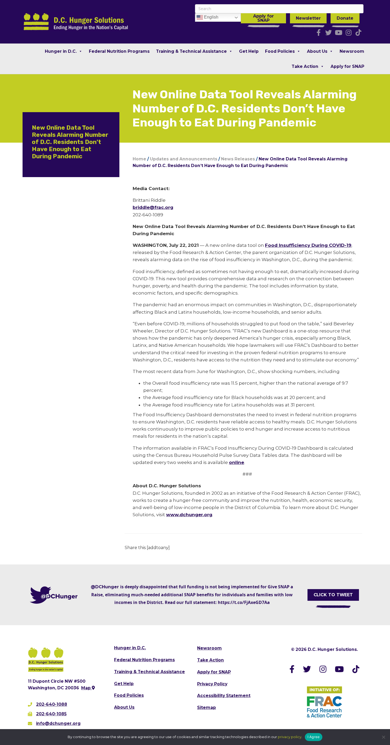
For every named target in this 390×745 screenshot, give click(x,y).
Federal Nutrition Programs (119, 51)
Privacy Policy (212, 683)
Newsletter (308, 18)
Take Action (305, 66)
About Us (317, 51)
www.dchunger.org (189, 514)
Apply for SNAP (263, 18)
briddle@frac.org (153, 207)
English (210, 17)
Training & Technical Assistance (191, 51)
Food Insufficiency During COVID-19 (308, 245)
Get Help (249, 51)
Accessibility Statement (223, 695)
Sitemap (206, 707)
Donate (345, 18)
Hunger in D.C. (61, 51)
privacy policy (289, 737)
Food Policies (280, 51)
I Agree (313, 737)
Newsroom (352, 51)
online (236, 462)
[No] (383, 737)
